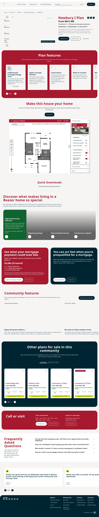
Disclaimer (86, 38)
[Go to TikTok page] (10, 499)
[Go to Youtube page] (15, 499)
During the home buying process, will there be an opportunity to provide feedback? (62, 440)
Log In (82, 4)
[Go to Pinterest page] (18, 499)
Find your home (21, 4)
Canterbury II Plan (83, 383)
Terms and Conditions (68, 502)
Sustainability (53, 502)
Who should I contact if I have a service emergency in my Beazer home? (61, 448)
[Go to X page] (12, 499)
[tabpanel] (49, 385)
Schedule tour (64, 38)
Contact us (91, 4)
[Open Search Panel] (55, 4)
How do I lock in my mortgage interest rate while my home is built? (60, 452)
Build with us (33, 4)
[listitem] (14, 383)
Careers (52, 505)
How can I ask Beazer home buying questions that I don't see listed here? (62, 444)
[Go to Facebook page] (4, 499)
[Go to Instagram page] (7, 499)
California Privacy (81, 502)
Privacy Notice (80, 500)
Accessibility (66, 505)
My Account (90, 500)
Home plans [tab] (43, 362)
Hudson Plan (34, 383)
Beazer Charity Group (55, 507)
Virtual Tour (49, 114)
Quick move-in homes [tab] (53, 362)
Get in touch (75, 38)
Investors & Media (54, 500)
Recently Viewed (92, 505)
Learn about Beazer (46, 4)
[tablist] (49, 362)
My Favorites (91, 502)
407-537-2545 (53, 424)
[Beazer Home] (9, 4)
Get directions (71, 424)
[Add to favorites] (23, 371)
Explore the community (86, 298)
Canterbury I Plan (59, 383)
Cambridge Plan (12, 383)
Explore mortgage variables (13, 280)
